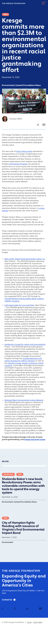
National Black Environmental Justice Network (23, 400)
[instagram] (15, 608)
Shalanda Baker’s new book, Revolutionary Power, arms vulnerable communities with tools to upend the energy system (23, 486)
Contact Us (7, 599)
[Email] (43, 125)
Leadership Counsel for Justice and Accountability (24, 344)
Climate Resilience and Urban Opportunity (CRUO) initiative (23, 359)
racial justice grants (24, 151)
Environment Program (18, 164)
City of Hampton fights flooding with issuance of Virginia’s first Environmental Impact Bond (23, 528)
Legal (29, 622)
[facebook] (2, 608)
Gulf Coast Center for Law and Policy (19, 305)
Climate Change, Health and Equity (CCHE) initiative (24, 364)
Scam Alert (37, 622)
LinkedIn (36, 143)
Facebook (36, 135)
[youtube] (40, 608)
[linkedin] (27, 608)
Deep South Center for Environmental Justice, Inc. (24, 259)
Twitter (35, 139)
